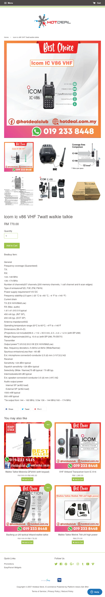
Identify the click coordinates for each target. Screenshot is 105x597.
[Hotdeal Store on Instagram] (77, 564)
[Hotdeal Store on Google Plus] (71, 564)
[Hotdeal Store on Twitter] (56, 564)
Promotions (9, 563)
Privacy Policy (54, 591)
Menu (10, 3)
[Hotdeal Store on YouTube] (87, 564)
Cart (99, 3)
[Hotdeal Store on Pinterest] (65, 564)
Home (6, 37)
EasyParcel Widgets (12, 567)
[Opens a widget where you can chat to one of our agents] (94, 592)
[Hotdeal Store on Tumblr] (82, 564)
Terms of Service (39, 591)
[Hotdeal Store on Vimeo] (92, 564)
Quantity (8, 231)
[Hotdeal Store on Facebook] (60, 564)
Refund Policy (67, 591)
